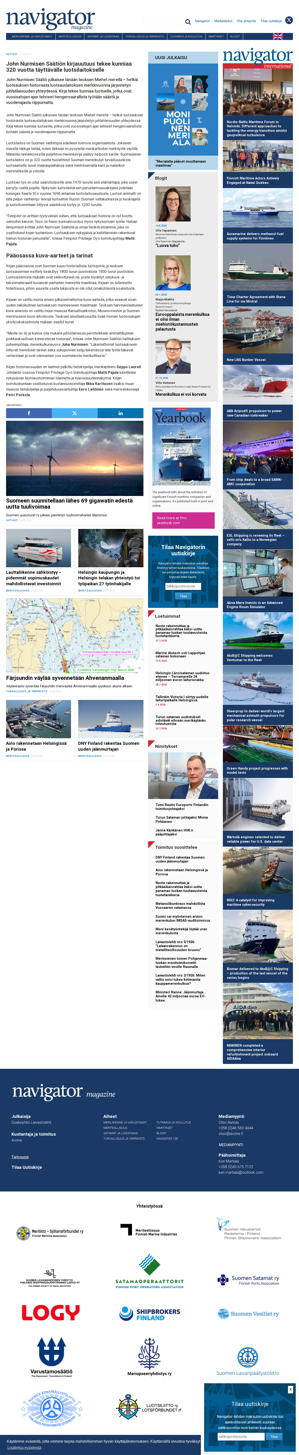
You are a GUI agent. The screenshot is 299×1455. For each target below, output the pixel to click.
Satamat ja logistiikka (103, 36)
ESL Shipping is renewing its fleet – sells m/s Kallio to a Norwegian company (256, 540)
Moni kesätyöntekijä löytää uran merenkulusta (181, 931)
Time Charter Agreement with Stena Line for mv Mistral (256, 299)
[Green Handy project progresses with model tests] (258, 744)
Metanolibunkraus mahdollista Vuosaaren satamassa (180, 906)
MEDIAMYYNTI (231, 1145)
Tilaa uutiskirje (271, 21)
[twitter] (75, 413)
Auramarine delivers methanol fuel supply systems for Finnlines (255, 236)
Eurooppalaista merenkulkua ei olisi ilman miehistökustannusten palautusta (182, 322)
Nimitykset (216, 36)
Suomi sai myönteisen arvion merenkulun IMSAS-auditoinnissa (183, 919)
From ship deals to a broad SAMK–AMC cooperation (255, 482)
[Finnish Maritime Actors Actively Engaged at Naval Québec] (258, 157)
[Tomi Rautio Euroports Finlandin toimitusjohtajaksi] (183, 776)
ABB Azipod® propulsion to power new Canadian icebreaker (254, 413)
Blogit (235, 36)
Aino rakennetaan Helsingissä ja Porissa (182, 872)
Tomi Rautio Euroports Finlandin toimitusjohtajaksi (182, 807)
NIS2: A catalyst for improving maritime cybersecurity (250, 902)
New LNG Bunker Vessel (246, 360)
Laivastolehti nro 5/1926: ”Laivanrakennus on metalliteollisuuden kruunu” (178, 946)
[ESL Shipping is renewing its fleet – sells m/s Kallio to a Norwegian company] (258, 510)
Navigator (202, 21)
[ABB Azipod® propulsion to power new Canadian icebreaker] (258, 385)
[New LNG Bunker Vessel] (258, 331)
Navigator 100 (19, 43)
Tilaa (183, 596)
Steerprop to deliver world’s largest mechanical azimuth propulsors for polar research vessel (256, 715)
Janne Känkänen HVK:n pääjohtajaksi (174, 832)
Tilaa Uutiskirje (26, 1167)
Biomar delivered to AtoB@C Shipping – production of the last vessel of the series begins (257, 973)
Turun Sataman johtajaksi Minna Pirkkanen (182, 820)
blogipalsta (178, 241)
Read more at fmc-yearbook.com (172, 520)
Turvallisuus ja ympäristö (144, 36)
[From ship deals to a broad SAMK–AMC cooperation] (258, 448)
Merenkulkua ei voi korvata (181, 394)
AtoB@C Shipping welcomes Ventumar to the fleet (250, 658)
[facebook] (29, 413)
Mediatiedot (223, 21)
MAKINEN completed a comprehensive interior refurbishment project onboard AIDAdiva (252, 1052)
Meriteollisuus (70, 36)
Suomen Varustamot (166, 310)
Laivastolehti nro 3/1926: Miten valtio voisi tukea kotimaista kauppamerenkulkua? (180, 980)
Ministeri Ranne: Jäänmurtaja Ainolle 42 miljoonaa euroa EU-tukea (181, 996)
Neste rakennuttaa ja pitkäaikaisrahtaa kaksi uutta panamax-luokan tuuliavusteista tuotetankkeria (181, 631)
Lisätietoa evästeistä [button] (24, 1448)
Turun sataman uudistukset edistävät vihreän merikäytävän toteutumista (181, 720)
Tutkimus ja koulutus (186, 36)
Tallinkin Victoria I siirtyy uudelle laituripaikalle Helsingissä (182, 698)
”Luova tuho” (168, 245)
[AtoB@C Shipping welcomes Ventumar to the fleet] (258, 632)
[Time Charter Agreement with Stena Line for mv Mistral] (258, 268)
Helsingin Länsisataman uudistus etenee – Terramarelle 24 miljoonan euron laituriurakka (183, 676)
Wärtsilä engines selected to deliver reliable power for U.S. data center (256, 839)
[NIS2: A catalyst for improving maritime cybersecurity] (258, 871)
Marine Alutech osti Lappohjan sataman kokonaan (180, 654)
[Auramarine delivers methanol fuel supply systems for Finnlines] (258, 208)
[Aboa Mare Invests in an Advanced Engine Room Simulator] (258, 574)
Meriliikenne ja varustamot (32, 36)
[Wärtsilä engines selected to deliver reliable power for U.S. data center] (258, 805)
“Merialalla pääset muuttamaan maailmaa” (181, 164)
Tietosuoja (19, 1157)
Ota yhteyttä (246, 21)
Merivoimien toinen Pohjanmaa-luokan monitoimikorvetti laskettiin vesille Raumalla (182, 963)
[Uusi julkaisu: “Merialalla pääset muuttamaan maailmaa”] (183, 110)
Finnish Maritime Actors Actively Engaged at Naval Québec (253, 180)
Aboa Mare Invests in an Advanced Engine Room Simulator (255, 605)
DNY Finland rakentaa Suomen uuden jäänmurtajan (180, 859)
